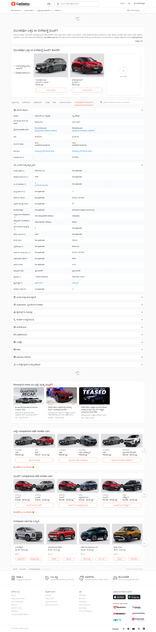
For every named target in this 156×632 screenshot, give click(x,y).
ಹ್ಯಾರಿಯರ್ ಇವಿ (84, 497)
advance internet (65, 102)
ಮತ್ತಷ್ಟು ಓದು (139, 41)
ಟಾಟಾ (80, 495)
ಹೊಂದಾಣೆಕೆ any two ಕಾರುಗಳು (22, 467)
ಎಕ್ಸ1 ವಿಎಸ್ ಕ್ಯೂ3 (34, 460)
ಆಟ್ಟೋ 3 (126, 497)
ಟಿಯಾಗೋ (134, 559)
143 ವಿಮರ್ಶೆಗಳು (45, 145)
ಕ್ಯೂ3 (36, 452)
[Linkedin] (144, 629)
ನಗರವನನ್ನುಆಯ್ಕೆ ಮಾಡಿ (136, 10)
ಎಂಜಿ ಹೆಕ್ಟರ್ (18, 547)
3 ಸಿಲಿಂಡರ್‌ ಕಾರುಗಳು (41, 185)
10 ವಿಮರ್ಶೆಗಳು (82, 145)
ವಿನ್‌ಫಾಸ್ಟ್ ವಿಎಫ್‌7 (77, 80)
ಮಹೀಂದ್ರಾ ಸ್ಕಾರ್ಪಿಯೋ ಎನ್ (89, 547)
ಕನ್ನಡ (122, 3)
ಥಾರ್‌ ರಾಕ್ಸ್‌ (86, 559)
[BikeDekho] (119, 607)
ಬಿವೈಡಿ (124, 495)
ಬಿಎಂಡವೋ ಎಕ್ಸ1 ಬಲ (51, 37)
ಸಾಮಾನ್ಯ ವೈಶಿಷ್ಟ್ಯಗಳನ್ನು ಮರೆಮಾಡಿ (23, 67)
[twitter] (128, 629)
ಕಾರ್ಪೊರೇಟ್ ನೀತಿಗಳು (16, 608)
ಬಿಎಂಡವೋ (82, 450)
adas (54, 102)
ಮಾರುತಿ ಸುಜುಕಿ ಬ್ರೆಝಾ (55, 547)
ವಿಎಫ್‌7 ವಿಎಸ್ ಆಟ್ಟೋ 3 (122, 505)
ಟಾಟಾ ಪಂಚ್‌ (118, 547)
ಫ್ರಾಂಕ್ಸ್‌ (68, 559)
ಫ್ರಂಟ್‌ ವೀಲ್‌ (38, 283)
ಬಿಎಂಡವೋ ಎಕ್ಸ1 (41, 80)
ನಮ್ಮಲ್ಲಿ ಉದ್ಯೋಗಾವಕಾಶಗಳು (18, 598)
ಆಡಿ (36, 450)
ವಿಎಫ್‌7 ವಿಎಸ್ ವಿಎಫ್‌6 (34, 505)
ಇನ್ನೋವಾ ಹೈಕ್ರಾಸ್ (36, 559)
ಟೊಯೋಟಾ (126, 450)
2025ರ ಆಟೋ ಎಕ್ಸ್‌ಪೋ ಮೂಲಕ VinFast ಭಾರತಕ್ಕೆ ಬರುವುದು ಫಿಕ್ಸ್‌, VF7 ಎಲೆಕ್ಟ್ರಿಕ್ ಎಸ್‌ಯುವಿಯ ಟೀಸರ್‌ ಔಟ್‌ (94, 409)
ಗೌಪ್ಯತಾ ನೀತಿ (14, 605)
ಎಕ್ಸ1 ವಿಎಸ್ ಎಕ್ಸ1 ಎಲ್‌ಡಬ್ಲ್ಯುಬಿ (78, 460)
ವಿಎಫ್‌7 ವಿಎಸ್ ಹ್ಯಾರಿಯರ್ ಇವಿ (78, 505)
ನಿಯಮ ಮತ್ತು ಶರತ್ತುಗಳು (17, 601)
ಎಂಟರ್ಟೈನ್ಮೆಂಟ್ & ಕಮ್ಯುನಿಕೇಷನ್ (83, 102)
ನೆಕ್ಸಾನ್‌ (54, 559)
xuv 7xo (101, 559)
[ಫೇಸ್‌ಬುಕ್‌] (123, 629)
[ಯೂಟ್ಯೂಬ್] (133, 629)
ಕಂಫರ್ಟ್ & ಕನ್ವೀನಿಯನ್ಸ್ (12, 102)
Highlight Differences (23, 73)
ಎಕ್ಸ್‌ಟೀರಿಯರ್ (37, 102)
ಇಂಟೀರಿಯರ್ (26, 102)
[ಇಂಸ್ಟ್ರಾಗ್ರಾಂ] (139, 629)
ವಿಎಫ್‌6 (37, 497)
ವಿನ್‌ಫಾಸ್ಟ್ (38, 495)
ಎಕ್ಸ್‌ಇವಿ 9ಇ (21, 559)
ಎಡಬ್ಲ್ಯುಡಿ (75, 283)
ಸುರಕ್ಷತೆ (47, 102)
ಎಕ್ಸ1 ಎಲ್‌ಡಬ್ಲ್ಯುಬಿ (85, 452)
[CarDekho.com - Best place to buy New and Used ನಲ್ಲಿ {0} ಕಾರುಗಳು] (20, 4)
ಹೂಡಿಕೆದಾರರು (14, 611)
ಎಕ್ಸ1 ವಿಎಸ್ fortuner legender (121, 460)
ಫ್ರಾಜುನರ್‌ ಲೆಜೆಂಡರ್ (129, 452)
